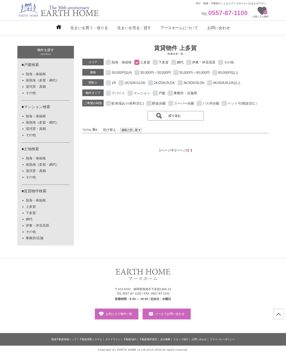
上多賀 (31, 206)
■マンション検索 (36, 107)
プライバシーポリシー (222, 339)
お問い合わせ (199, 339)
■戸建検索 (30, 65)
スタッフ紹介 (180, 339)
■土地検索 (30, 149)
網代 (29, 219)
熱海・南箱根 (36, 74)
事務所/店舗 (34, 238)
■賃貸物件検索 (34, 191)
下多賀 (31, 213)
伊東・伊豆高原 (37, 225)
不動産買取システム (91, 339)
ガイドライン (112, 339)
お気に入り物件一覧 (119, 313)
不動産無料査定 (148, 339)
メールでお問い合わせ (169, 313)
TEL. (224, 14)
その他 (31, 93)
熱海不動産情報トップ (63, 339)
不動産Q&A (130, 339)
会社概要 (165, 339)
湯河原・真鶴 (36, 86)
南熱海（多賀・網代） (42, 80)
